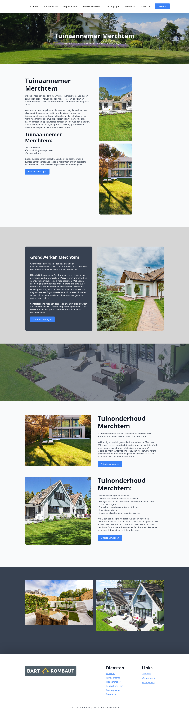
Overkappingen (112, 6)
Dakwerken (130, 6)
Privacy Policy (148, 682)
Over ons (145, 6)
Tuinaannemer (51, 6)
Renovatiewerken (91, 6)
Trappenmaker (70, 6)
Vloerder (34, 6)
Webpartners (148, 678)
